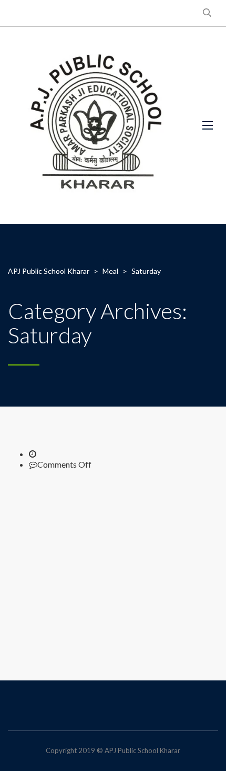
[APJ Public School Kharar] (97, 125)
